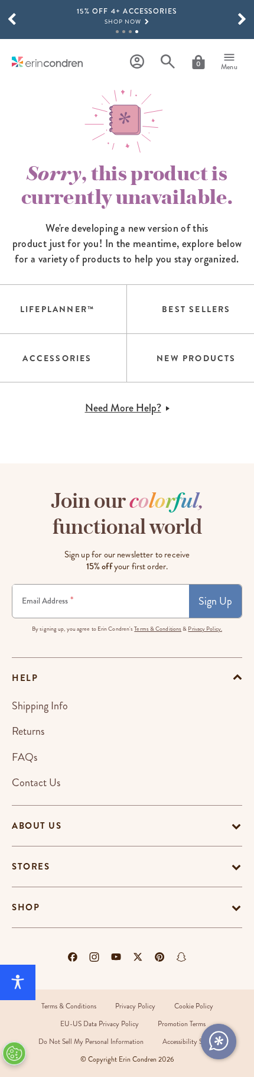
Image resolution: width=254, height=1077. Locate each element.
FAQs (24, 757)
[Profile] (137, 61)
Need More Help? (123, 408)
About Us (36, 825)
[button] (12, 19)
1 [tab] (117, 31)
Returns (28, 731)
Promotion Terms (182, 1024)
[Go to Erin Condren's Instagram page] (94, 957)
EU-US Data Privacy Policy (99, 1024)
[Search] (168, 61)
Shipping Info (40, 705)
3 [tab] (130, 31)
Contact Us (36, 782)
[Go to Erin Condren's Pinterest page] (160, 957)
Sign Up (215, 601)
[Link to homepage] (47, 61)
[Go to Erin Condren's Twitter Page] (138, 957)
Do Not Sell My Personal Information (91, 1042)
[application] (218, 1041)
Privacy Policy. (205, 629)
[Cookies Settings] (14, 1053)
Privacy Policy (135, 1006)
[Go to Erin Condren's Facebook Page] (72, 957)
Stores (31, 866)
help (25, 678)
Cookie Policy (193, 1006)
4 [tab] (136, 31)
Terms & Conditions (157, 629)
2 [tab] (123, 31)
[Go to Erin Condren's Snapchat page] (181, 957)
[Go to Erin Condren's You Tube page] (116, 957)
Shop (26, 907)
